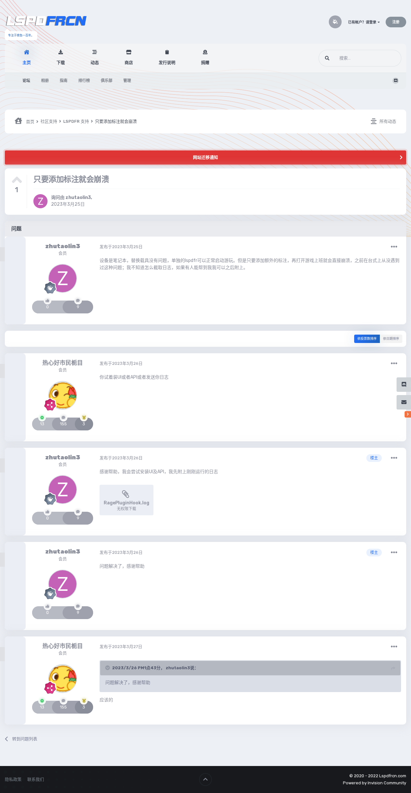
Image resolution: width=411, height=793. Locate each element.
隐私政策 (13, 779)
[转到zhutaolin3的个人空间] (40, 201)
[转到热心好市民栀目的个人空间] (62, 395)
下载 (61, 62)
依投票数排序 (367, 339)
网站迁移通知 (205, 157)
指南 (63, 80)
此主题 (387, 58)
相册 (45, 80)
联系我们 (35, 779)
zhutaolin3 (78, 197)
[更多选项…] (394, 247)
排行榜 (84, 80)
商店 (129, 62)
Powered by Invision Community (374, 782)
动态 (95, 62)
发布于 (121, 246)
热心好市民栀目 (62, 362)
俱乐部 (106, 80)
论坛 (26, 80)
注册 (395, 22)
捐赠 (205, 62)
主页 (26, 62)
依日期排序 (391, 339)
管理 (127, 80)
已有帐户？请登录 (363, 22)
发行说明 (167, 62)
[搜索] (327, 58)
